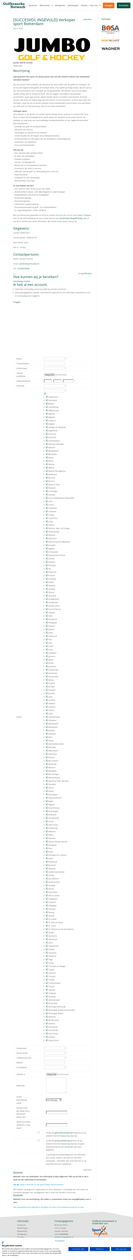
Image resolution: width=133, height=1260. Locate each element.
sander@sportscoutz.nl (29, 263)
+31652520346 (23, 268)
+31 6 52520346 (61, 1234)
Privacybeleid (60, 1241)
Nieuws (84, 6)
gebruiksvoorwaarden (64, 1132)
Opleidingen (73, 6)
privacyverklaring (62, 1140)
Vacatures (32, 6)
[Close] (14, 274)
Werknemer (45, 6)
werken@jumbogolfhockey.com (73, 218)
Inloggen (108, 5)
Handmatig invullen (21, 281)
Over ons (94, 6)
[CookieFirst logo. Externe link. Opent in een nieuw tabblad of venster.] (3, 1243)
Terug (80, 273)
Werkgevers (60, 6)
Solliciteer (87, 19)
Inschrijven (123, 5)
